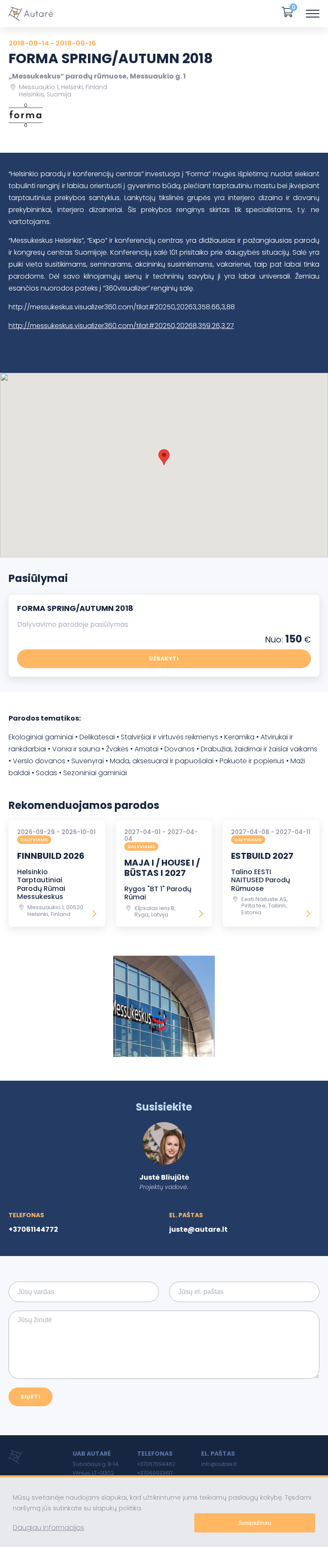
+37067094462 (156, 1464)
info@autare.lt (219, 1464)
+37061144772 (33, 1229)
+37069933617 (155, 1473)
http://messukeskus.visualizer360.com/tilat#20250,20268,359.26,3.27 (121, 326)
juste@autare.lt (198, 1229)
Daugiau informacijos (48, 1527)
